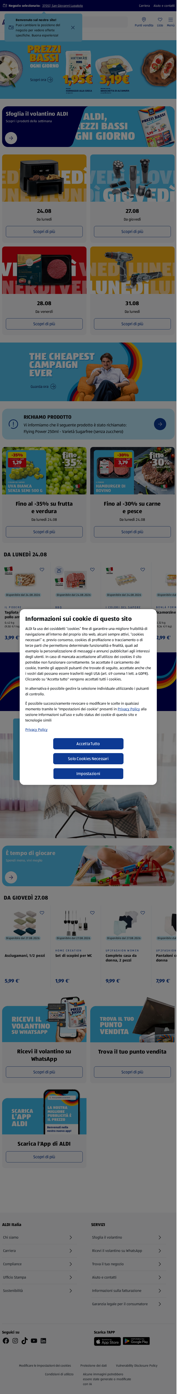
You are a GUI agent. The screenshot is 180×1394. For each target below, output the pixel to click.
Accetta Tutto (88, 744)
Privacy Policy (129, 709)
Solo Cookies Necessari (88, 759)
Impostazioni (88, 774)
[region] (88, 697)
